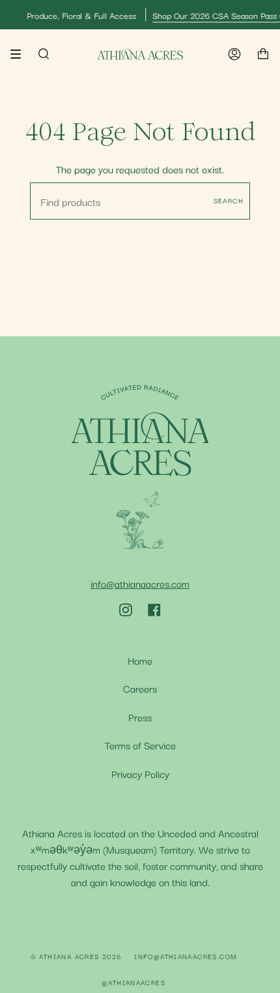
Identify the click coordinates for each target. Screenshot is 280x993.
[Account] (234, 54)
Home (140, 660)
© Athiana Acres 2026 (76, 956)
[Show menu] (20, 54)
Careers (140, 688)
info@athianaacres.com (140, 583)
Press (140, 716)
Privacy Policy (140, 773)
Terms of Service (140, 744)
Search (229, 200)
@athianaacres (133, 982)
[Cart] (263, 54)
